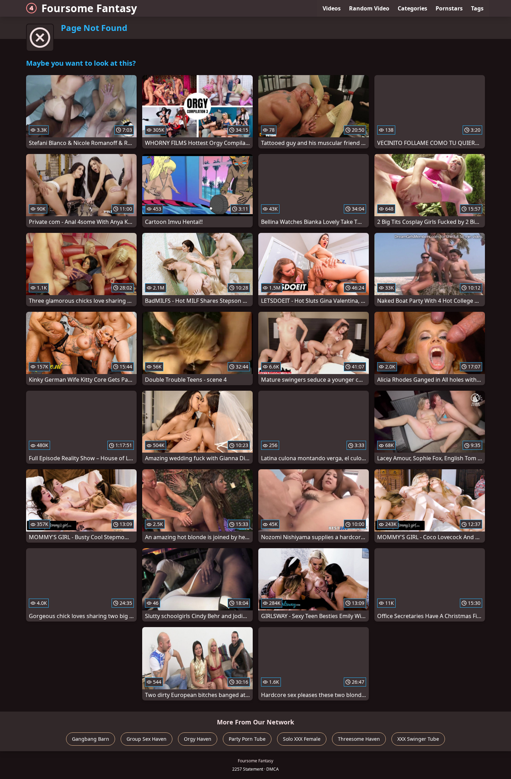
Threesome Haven (359, 739)
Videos (332, 8)
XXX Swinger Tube (418, 739)
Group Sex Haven (147, 739)
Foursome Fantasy (89, 8)
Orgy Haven (197, 739)
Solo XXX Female (302, 739)
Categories (412, 8)
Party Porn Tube (247, 739)
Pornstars (449, 8)
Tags (477, 8)
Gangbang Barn (90, 739)
